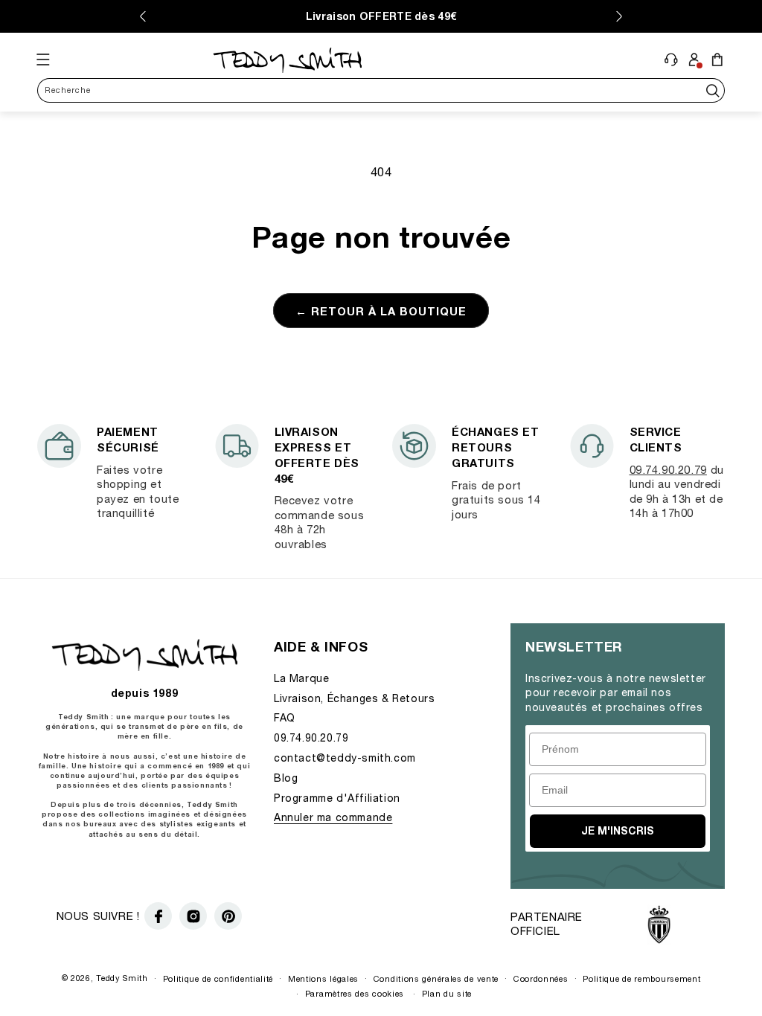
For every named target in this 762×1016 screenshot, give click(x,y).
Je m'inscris (617, 830)
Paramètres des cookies (354, 993)
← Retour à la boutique (381, 311)
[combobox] (381, 90)
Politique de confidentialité (218, 978)
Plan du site (447, 993)
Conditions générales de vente (436, 978)
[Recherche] (712, 90)
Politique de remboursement (641, 978)
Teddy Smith (122, 978)
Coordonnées (541, 978)
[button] (43, 59)
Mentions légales (323, 978)
